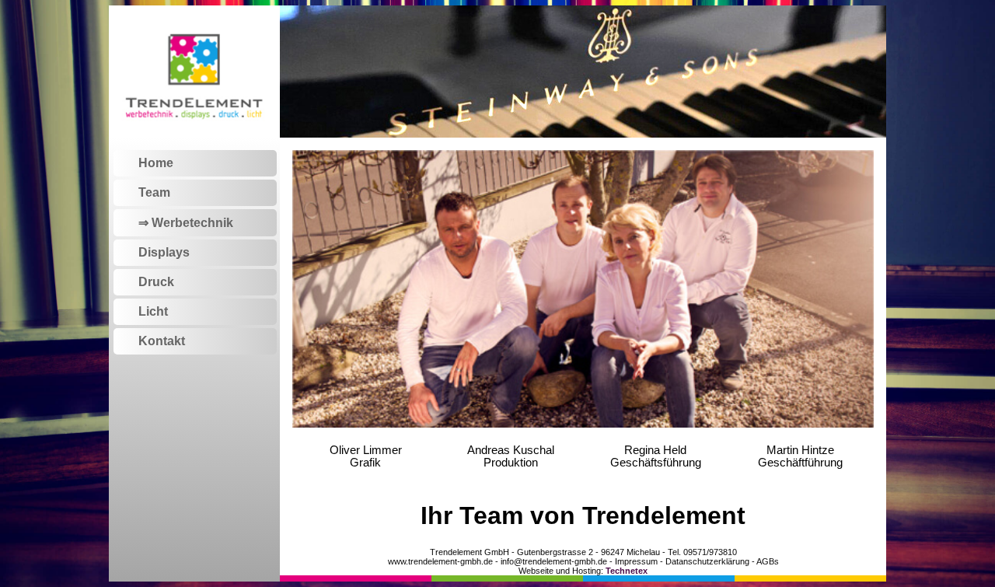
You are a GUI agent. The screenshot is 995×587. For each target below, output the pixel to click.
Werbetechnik (192, 222)
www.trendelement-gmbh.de (440, 561)
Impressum (636, 561)
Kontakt (161, 341)
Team (154, 192)
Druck (156, 281)
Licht (153, 311)
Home (155, 162)
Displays (164, 252)
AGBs (767, 561)
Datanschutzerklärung (707, 561)
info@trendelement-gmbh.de (554, 561)
